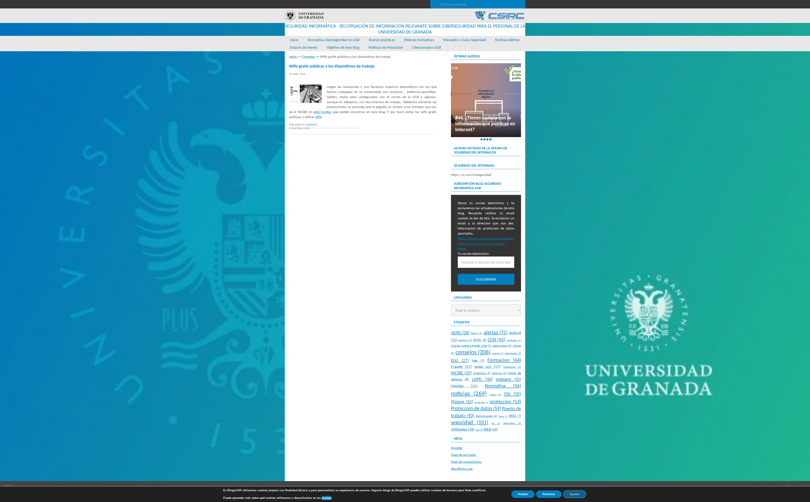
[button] (482, 139)
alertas (496, 332)
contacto (497, 353)
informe (499, 373)
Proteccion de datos (476, 408)
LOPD (482, 379)
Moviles (335, 128)
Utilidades (463, 430)
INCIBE (461, 373)
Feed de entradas (463, 455)
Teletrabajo (512, 423)
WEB (490, 430)
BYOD (314, 128)
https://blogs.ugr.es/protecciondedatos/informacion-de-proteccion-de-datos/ (486, 244)
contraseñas (513, 353)
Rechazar (549, 494)
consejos (323, 128)
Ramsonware (486, 416)
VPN (318, 117)
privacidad (482, 402)
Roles (503, 416)
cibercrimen (502, 346)
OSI (512, 394)
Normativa (503, 386)
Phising (462, 402)
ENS (460, 360)
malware (508, 379)
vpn (357, 128)
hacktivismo (512, 367)
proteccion (505, 401)
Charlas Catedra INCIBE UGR (471, 346)
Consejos (311, 125)
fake (478, 361)
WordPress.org (461, 469)
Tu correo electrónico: (474, 254)
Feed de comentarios (466, 462)
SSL (495, 423)
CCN (496, 339)
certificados (514, 340)
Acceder (457, 448)
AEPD (460, 333)
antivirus (465, 340)
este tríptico (322, 112)
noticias (469, 394)
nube (495, 394)
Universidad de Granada (304, 15)
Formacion (504, 360)
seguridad (347, 128)
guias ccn (488, 367)
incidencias (481, 373)
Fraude (461, 367)
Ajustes (575, 494)
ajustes (326, 498)
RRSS (515, 416)
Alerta (476, 333)
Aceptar (523, 494)
